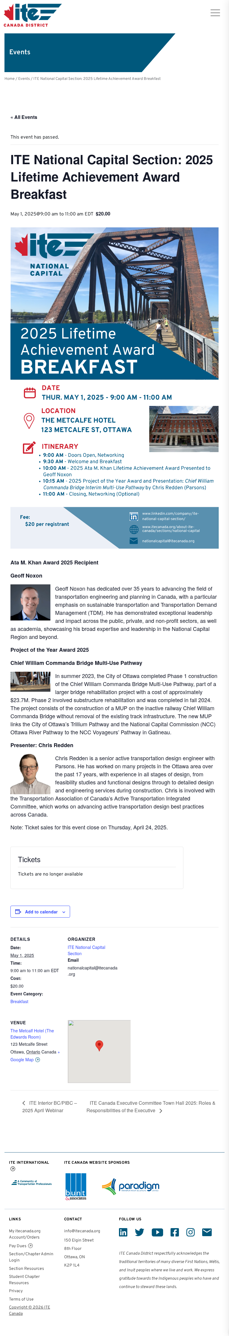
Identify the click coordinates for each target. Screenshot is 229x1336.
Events (24, 79)
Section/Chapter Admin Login (31, 1257)
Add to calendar (41, 912)
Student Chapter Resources (24, 1280)
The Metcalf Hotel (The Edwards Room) (32, 1034)
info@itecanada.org (82, 1231)
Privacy (16, 1291)
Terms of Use (21, 1299)
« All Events (23, 117)
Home (9, 79)
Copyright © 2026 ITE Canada (29, 1310)
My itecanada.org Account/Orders (25, 1234)
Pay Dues (18, 1246)
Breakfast (19, 1001)
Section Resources (26, 1269)
